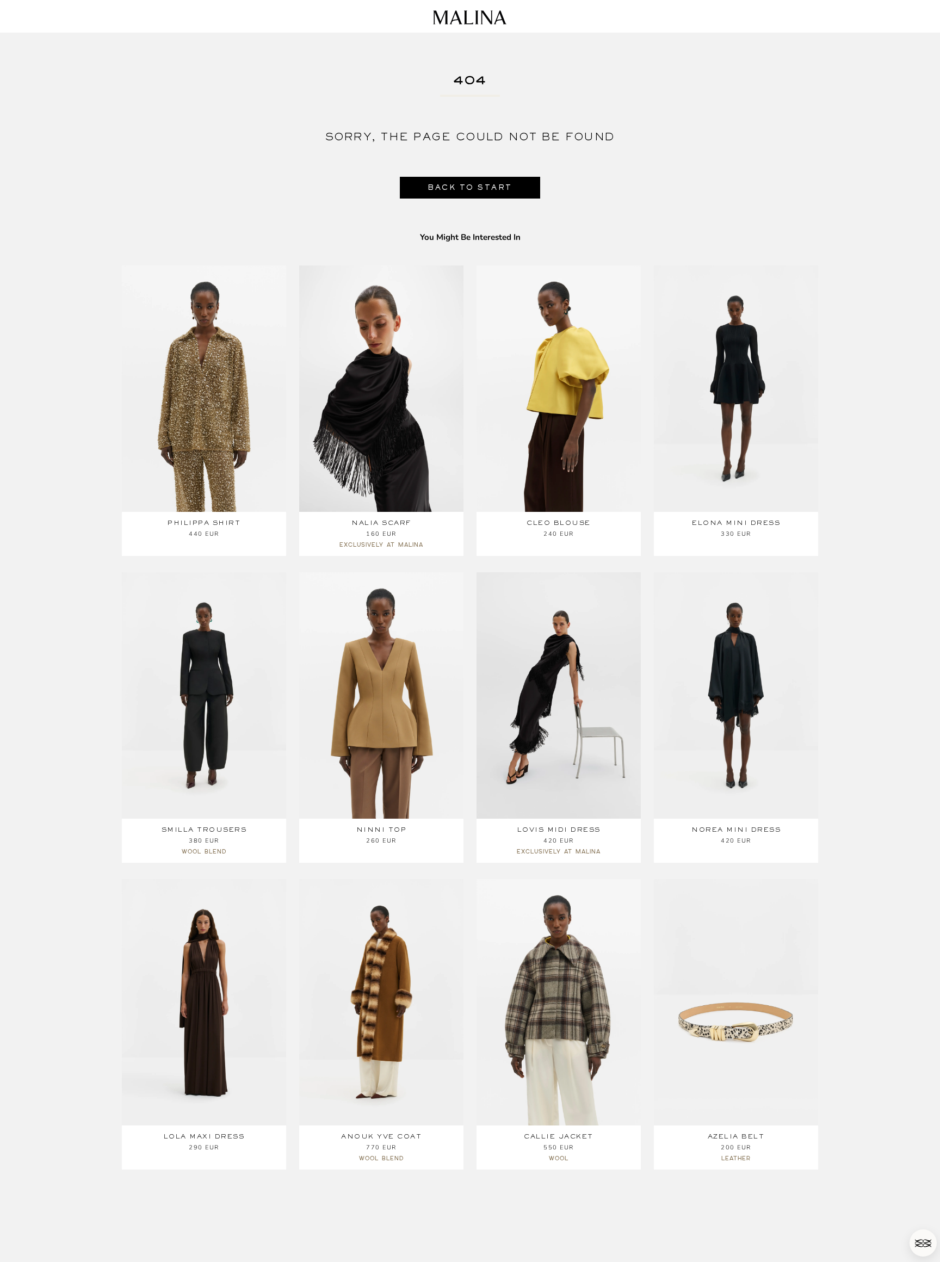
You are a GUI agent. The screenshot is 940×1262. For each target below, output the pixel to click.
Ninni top (381, 829)
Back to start (470, 187)
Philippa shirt (204, 523)
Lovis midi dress (559, 829)
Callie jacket (558, 1136)
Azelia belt (736, 1136)
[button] (923, 1243)
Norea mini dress (736, 829)
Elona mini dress (736, 523)
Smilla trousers (204, 829)
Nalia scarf (381, 523)
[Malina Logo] (469, 17)
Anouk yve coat (381, 1136)
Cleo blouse (559, 523)
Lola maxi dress (204, 1136)
